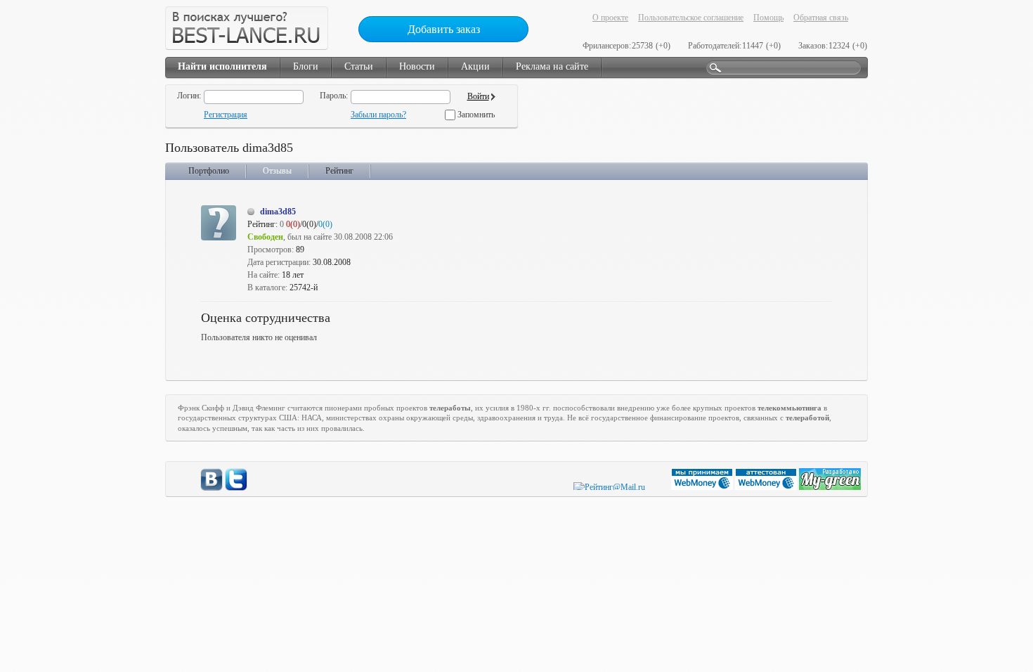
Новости (417, 66)
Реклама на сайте (552, 66)
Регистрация (225, 114)
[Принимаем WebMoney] (703, 487)
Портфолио (208, 171)
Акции (475, 66)
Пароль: (334, 96)
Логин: (189, 96)
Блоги (305, 66)
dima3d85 (278, 212)
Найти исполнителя (222, 66)
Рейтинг (339, 171)
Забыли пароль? (378, 114)
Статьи (358, 66)
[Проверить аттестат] (767, 487)
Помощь (768, 17)
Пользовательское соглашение (690, 17)
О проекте (610, 17)
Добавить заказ (444, 29)
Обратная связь (820, 17)
